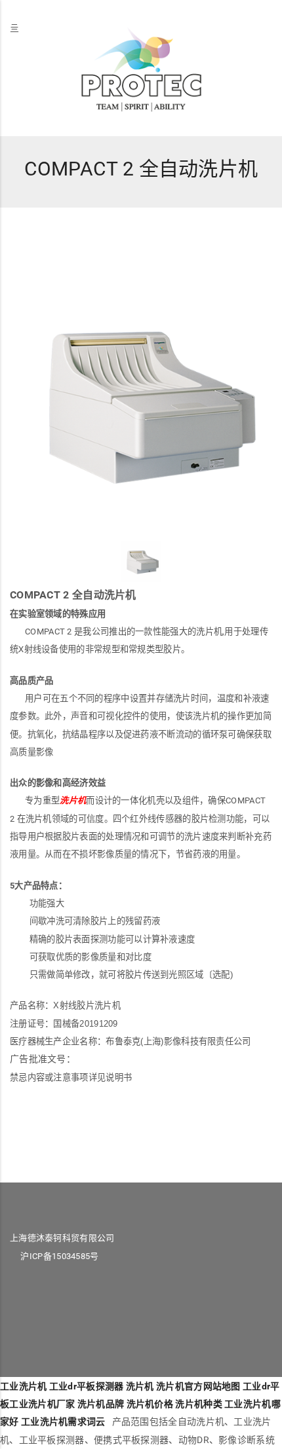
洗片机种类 (198, 1404)
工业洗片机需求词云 (63, 1421)
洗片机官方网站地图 (198, 1386)
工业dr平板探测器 (86, 1386)
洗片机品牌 (101, 1404)
